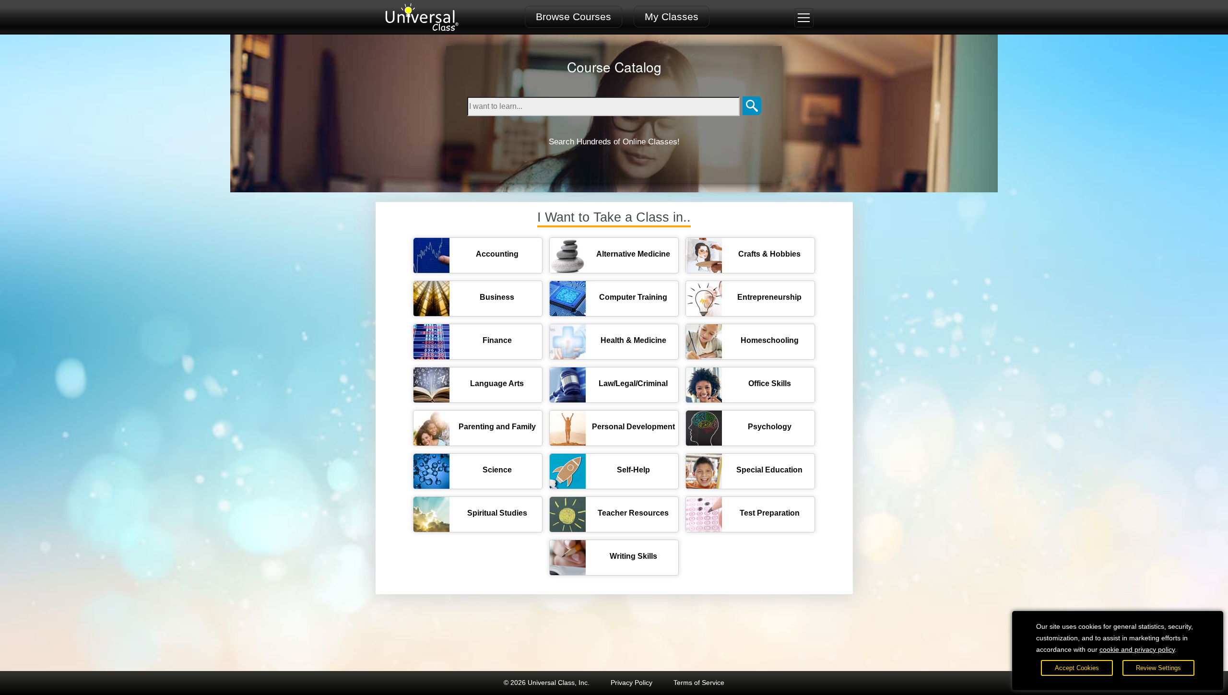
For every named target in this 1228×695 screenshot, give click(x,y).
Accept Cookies (1077, 667)
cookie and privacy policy (1137, 649)
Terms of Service (698, 682)
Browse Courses (573, 16)
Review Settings (1158, 667)
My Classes (671, 16)
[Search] (752, 106)
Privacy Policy (631, 682)
